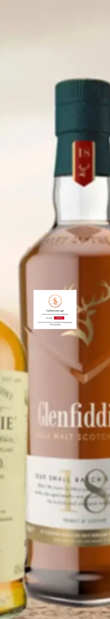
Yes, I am (59, 318)
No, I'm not (49, 318)
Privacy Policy (56, 324)
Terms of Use (68, 322)
